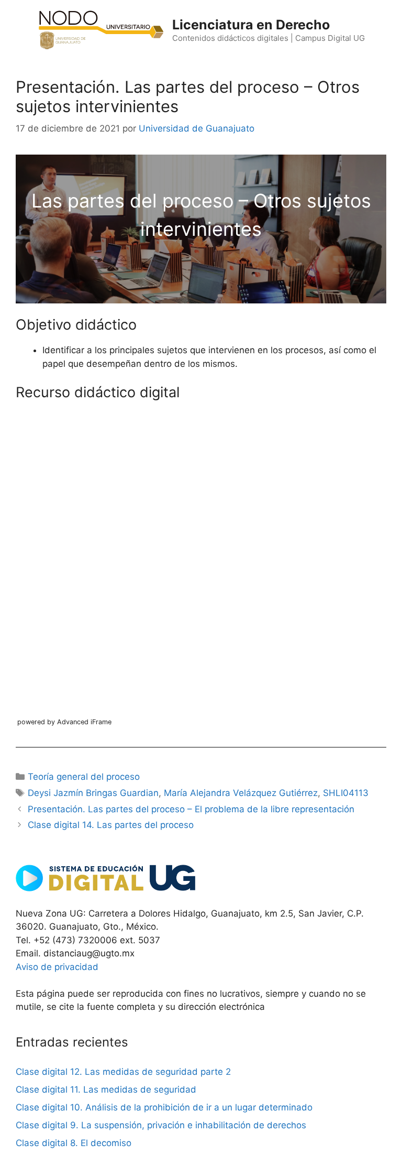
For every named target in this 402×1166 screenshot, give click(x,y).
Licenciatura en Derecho (251, 24)
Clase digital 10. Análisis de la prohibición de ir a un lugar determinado (164, 1107)
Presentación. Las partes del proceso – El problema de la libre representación (191, 809)
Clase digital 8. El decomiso (73, 1143)
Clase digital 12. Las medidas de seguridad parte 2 (123, 1071)
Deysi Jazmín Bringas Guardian (93, 793)
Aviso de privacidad (57, 967)
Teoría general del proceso (84, 776)
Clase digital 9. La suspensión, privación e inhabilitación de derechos (161, 1125)
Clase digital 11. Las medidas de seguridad (106, 1089)
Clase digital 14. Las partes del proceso (111, 825)
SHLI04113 (345, 793)
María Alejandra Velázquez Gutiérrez (241, 793)
